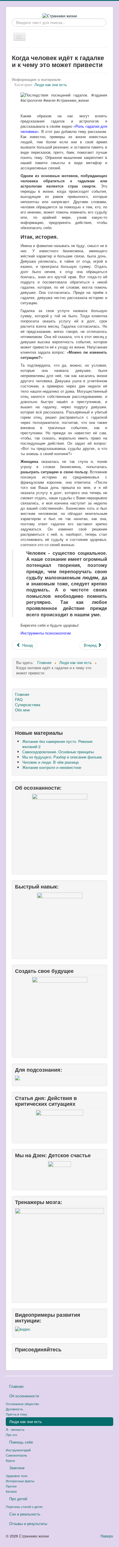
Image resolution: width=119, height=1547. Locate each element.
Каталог (11, 1491)
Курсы (10, 1460)
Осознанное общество (22, 1403)
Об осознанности (24, 1395)
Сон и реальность (24, 1514)
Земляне (17, 1467)
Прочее (11, 1486)
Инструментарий (18, 1450)
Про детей (18, 1498)
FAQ (19, 699)
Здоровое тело (16, 1475)
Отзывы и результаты (28, 1523)
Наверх (107, 1536)
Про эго (11, 1434)
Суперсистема (27, 704)
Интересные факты (20, 1481)
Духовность (14, 1409)
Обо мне (22, 710)
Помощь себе (21, 1442)
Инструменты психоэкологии (46, 633)
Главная (22, 694)
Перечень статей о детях (24, 1506)
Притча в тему (16, 1414)
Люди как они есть (50, 84)
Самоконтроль (16, 1455)
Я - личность (15, 1429)
